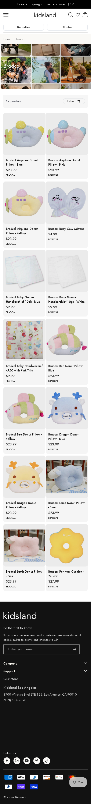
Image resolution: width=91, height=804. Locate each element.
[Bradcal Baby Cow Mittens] (67, 203)
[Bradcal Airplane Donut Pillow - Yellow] (25, 203)
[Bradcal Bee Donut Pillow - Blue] (67, 340)
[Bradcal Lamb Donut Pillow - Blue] (67, 477)
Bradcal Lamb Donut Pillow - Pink (24, 573)
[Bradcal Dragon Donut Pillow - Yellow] (25, 477)
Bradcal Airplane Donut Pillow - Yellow (22, 230)
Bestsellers (23, 27)
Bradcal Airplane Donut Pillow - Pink (64, 162)
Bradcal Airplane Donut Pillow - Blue (22, 162)
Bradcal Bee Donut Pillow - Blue (66, 367)
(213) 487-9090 (14, 700)
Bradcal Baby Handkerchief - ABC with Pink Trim (24, 367)
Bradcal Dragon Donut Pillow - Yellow (21, 504)
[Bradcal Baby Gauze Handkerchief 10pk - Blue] (25, 271)
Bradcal (11, 175)
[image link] (45, 615)
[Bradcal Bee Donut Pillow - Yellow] (25, 408)
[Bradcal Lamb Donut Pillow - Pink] (25, 545)
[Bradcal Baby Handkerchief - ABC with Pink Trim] (25, 340)
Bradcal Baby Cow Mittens (66, 228)
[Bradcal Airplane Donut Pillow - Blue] (25, 134)
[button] (70, 14)
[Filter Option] (74, 101)
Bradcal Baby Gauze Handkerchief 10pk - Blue (23, 299)
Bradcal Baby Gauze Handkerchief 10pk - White (66, 299)
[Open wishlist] (77, 15)
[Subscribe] (74, 649)
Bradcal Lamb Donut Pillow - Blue (66, 504)
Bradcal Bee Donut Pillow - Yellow (24, 436)
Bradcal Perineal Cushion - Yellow (66, 573)
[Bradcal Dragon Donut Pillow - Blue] (67, 408)
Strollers (67, 27)
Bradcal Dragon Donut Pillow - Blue (63, 436)
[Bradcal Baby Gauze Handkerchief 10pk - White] (67, 271)
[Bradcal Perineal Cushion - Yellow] (67, 545)
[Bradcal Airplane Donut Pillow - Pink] (67, 134)
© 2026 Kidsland (14, 797)
